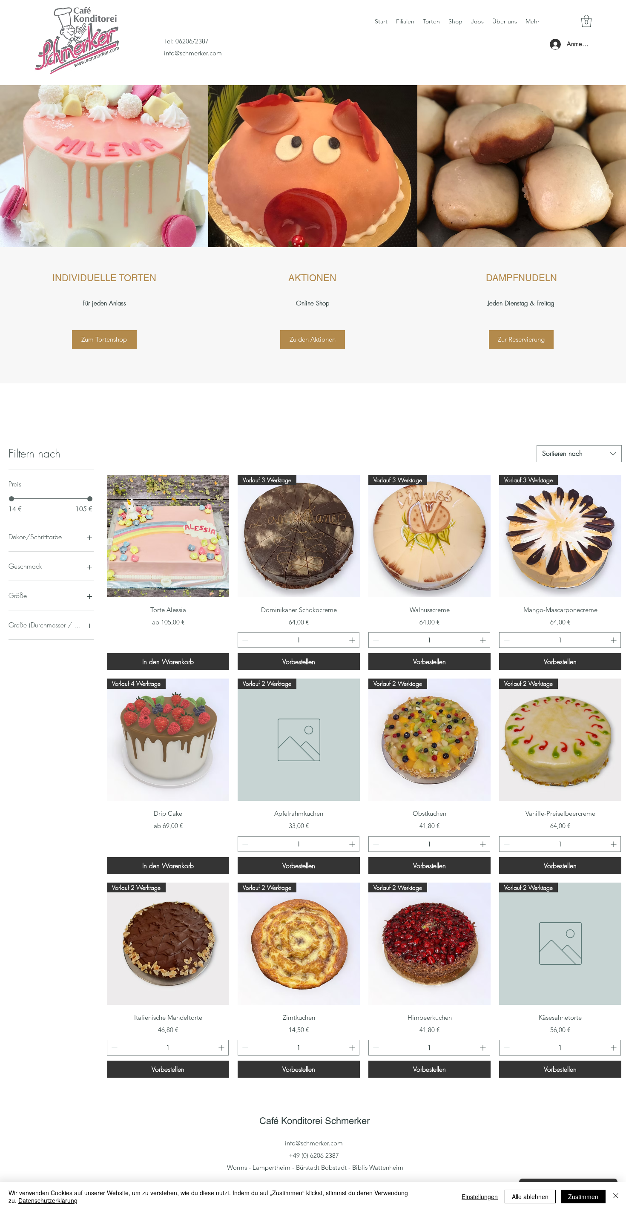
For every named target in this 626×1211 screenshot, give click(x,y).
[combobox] (579, 453)
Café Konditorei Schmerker (314, 1121)
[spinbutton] (298, 640)
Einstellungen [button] (480, 1196)
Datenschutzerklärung (48, 1200)
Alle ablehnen (530, 1196)
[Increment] (352, 640)
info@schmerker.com (193, 53)
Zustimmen (583, 1196)
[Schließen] (616, 1196)
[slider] (11, 499)
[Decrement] (244, 640)
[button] (586, 21)
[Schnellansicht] (168, 536)
